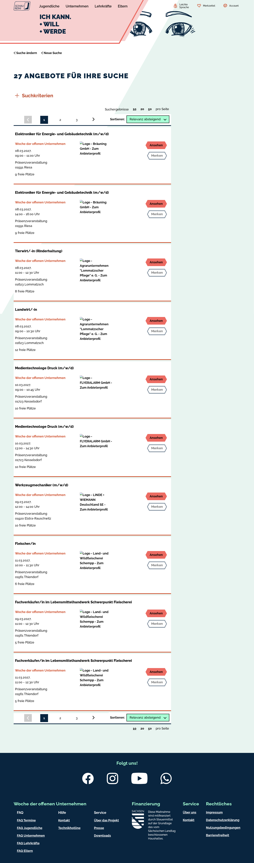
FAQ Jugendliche (29, 828)
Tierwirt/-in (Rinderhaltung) (38, 251)
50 (151, 109)
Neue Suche (53, 53)
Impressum (214, 812)
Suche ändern (26, 53)
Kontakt (64, 820)
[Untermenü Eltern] (123, 6)
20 (143, 109)
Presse (99, 828)
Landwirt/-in (26, 309)
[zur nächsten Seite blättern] (93, 119)
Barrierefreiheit (217, 835)
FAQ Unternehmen (31, 835)
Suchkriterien (37, 96)
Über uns (189, 812)
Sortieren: (117, 119)
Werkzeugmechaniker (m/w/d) (41, 485)
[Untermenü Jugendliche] (49, 6)
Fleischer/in (25, 544)
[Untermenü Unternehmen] (77, 6)
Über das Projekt (106, 820)
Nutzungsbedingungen (223, 827)
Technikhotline (69, 828)
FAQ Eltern (25, 851)
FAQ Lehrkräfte (28, 843)
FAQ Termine (26, 820)
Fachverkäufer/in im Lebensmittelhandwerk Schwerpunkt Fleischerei (73, 602)
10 (135, 109)
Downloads (102, 835)
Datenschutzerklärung (222, 820)
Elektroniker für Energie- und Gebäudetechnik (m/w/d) (62, 134)
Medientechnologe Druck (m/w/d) (44, 368)
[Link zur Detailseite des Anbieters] (96, 148)
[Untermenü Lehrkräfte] (103, 6)
